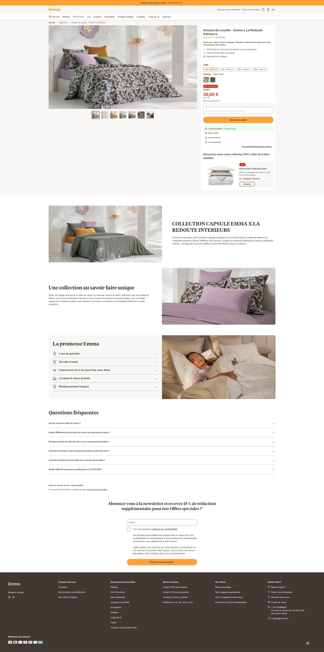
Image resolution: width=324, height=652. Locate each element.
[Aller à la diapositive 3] (114, 115)
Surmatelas (116, 597)
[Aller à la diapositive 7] (150, 115)
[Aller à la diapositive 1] (96, 115)
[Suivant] (206, 3)
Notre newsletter (223, 577)
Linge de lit (63, 22)
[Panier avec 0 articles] (273, 9)
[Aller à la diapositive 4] (123, 115)
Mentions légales (174, 644)
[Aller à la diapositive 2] (105, 115)
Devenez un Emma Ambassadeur (231, 592)
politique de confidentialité (164, 519)
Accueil (52, 22)
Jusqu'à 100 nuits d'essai (175, 577)
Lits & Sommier (118, 582)
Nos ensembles (118, 587)
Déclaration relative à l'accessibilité (274, 644)
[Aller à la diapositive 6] (141, 115)
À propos (62, 577)
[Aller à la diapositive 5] (132, 115)
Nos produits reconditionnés (71, 582)
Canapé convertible (120, 592)
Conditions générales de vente (221, 644)
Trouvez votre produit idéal (124, 618)
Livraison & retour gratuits (175, 587)
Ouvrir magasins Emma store (229, 587)
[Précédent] (118, 3)
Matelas (114, 577)
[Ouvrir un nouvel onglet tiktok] (13, 587)
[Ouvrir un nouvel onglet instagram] (9, 587)
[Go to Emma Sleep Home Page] (55, 9)
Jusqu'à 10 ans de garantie (176, 582)
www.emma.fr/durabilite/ (97, 480)
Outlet (113, 612)
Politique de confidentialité (195, 644)
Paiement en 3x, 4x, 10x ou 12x (178, 592)
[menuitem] (228, 9)
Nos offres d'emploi (67, 587)
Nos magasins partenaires (227, 582)
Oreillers (114, 602)
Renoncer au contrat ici (247, 644)
